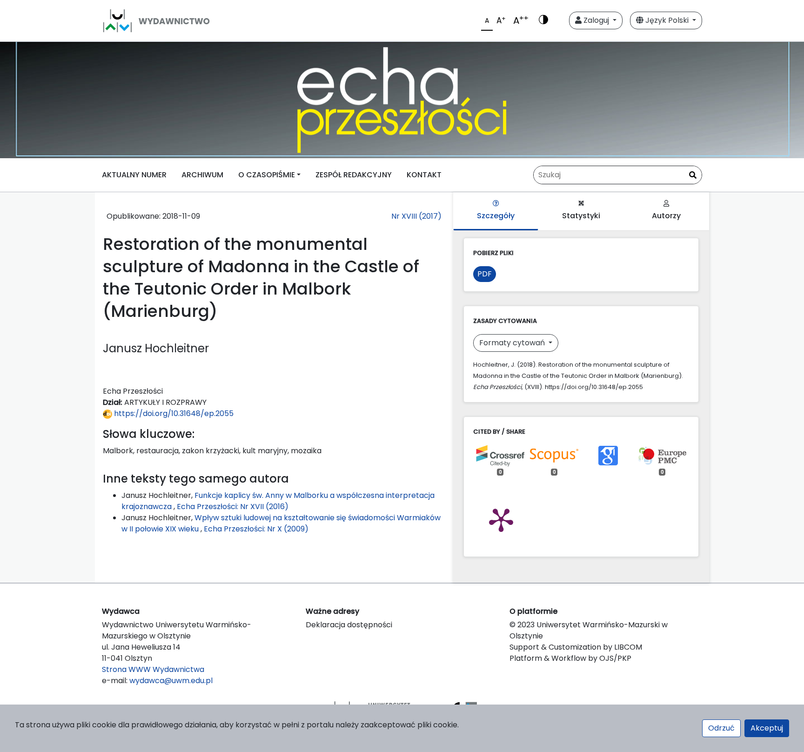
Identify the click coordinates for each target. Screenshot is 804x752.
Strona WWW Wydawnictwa (153, 669)
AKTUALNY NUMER (134, 174)
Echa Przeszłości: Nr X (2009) (256, 529)
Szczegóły (496, 215)
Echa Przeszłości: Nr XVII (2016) (232, 506)
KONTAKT (424, 174)
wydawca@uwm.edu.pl (171, 680)
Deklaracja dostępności (349, 624)
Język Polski (666, 20)
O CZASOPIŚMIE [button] (266, 174)
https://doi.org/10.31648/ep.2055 (173, 413)
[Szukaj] (693, 175)
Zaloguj (596, 20)
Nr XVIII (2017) (416, 216)
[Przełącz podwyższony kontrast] (543, 20)
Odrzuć (721, 728)
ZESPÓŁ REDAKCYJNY (353, 174)
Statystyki (581, 215)
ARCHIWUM (202, 174)
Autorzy (666, 215)
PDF (484, 274)
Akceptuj (766, 728)
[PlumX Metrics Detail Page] (501, 519)
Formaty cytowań (513, 342)
